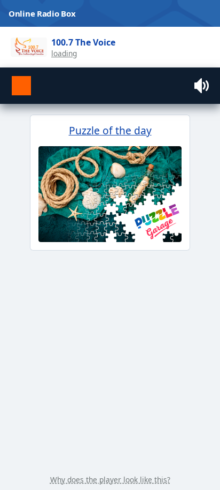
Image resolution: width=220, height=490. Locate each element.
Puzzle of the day (110, 130)
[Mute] (202, 86)
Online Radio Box (42, 13)
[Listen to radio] (21, 86)
